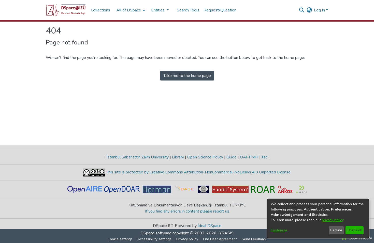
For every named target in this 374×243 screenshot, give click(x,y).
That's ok (354, 230)
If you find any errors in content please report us (187, 211)
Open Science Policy (205, 157)
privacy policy (332, 220)
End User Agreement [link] (220, 239)
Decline (336, 230)
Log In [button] (320, 10)
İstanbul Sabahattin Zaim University (138, 157)
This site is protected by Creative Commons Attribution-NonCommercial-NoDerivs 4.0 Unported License (198, 172)
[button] (66, 10)
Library (178, 157)
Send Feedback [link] (254, 239)
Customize (279, 230)
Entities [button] (158, 10)
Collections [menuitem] (100, 10)
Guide (231, 157)
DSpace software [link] (155, 233)
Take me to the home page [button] (187, 75)
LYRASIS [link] (226, 233)
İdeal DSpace (209, 226)
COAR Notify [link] (360, 238)
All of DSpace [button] (128, 10)
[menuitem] (130, 10)
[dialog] (318, 218)
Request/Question (220, 10)
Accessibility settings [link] (154, 239)
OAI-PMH (249, 157)
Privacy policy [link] (187, 239)
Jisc (264, 157)
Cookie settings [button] (120, 239)
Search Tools (188, 10)
